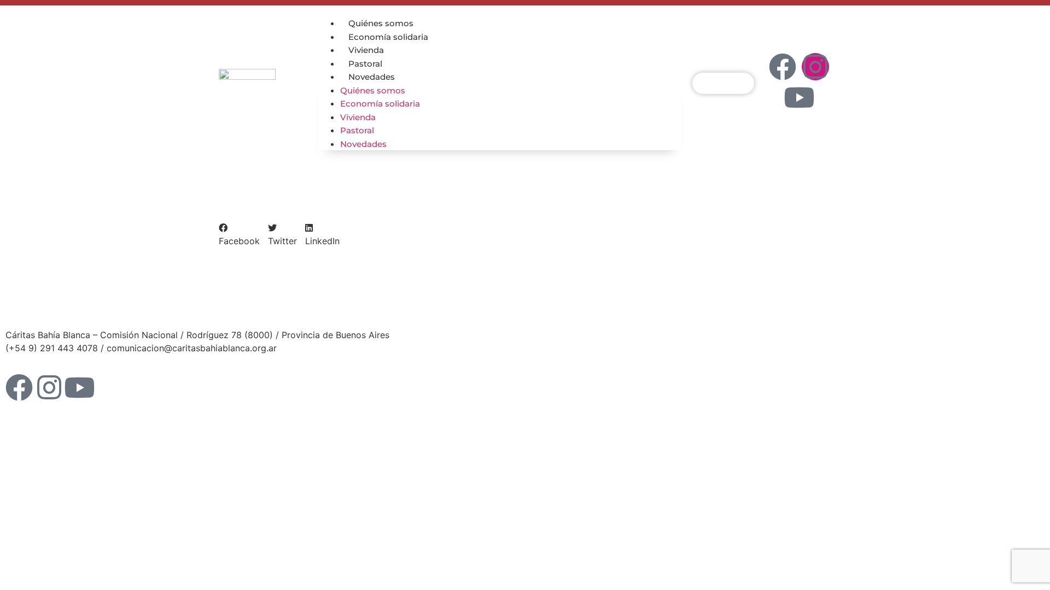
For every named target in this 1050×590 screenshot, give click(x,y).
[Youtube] (799, 97)
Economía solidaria (388, 37)
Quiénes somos (380, 23)
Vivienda (366, 50)
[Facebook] (782, 66)
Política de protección (420, 303)
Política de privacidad (575, 303)
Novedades (371, 77)
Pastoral (365, 63)
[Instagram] (815, 66)
